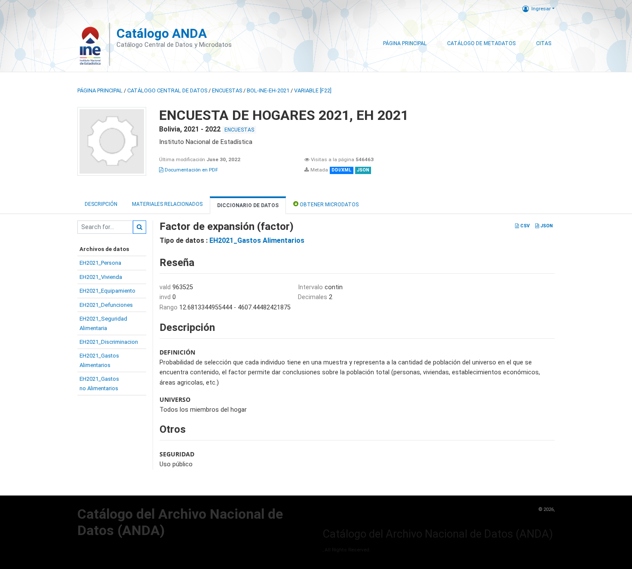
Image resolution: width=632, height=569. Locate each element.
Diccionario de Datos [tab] (248, 205)
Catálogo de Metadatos (481, 43)
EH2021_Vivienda (101, 277)
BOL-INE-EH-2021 (268, 90)
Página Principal (404, 43)
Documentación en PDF (190, 170)
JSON (546, 226)
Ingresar (541, 9)
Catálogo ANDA (162, 33)
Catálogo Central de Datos (167, 90)
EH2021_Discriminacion (109, 342)
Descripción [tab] (101, 204)
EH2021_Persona (100, 263)
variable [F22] (312, 90)
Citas (543, 43)
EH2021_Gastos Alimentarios (256, 240)
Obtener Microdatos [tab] (328, 205)
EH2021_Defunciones (106, 305)
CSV (524, 226)
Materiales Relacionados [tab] (167, 204)
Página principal (100, 90)
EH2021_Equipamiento (107, 291)
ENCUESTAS (227, 90)
